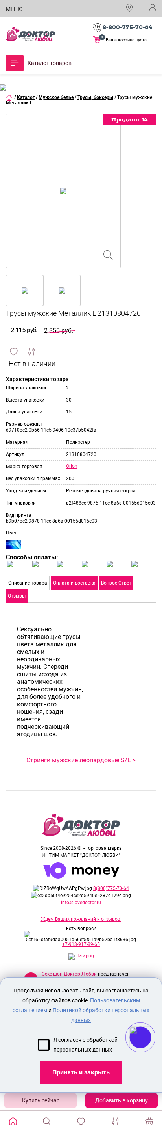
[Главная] (9, 97)
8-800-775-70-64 (127, 27)
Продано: (129, 119)
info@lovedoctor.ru (81, 902)
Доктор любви (30, 34)
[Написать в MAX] (151, 1053)
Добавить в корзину (121, 1100)
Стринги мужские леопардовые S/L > (81, 760)
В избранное (14, 351)
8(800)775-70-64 (111, 888)
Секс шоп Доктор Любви (69, 974)
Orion (71, 466)
